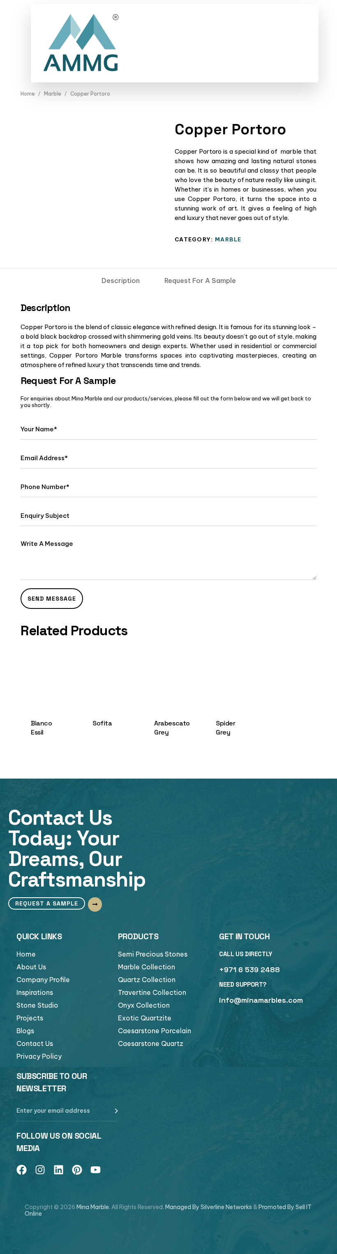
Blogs (25, 1031)
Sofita (102, 723)
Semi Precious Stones (152, 954)
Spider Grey (225, 727)
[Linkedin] (58, 1170)
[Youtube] (95, 1170)
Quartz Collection (146, 980)
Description (121, 280)
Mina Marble (92, 1207)
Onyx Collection (144, 1005)
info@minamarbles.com (261, 1000)
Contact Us (34, 1043)
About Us (31, 967)
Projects (29, 1018)
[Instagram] (40, 1170)
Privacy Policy (39, 1056)
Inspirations (34, 992)
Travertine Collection (152, 992)
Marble (52, 94)
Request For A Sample (200, 280)
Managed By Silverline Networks (208, 1207)
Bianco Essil (41, 727)
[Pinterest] (77, 1170)
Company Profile (43, 980)
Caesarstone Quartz (150, 1043)
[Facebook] (21, 1170)
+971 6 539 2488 (249, 969)
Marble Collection (146, 967)
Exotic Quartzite (144, 1018)
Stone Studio (37, 1005)
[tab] (121, 280)
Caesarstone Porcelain (154, 1031)
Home (28, 94)
